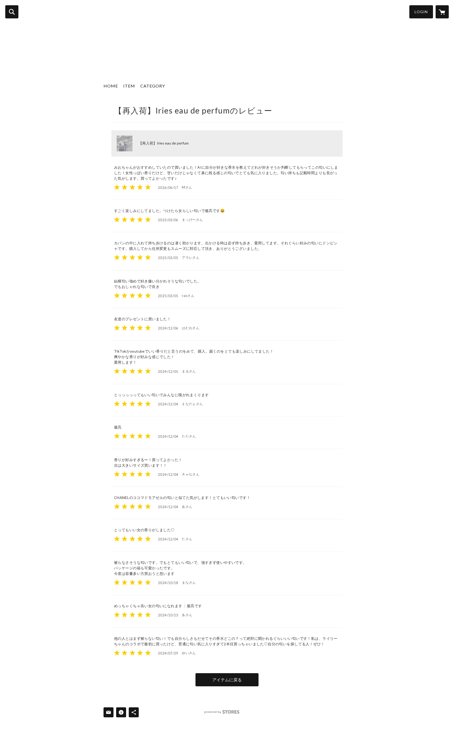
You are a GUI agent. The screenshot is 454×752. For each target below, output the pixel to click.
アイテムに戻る (227, 679)
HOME (111, 85)
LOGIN (421, 11)
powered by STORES (222, 712)
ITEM (129, 85)
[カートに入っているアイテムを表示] (442, 11)
